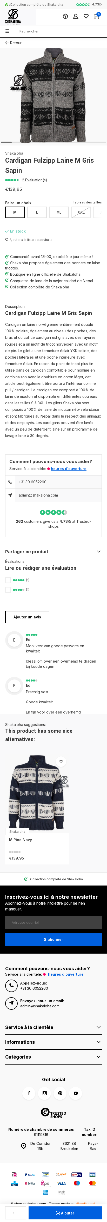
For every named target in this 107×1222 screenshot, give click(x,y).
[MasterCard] (92, 1184)
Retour (16, 43)
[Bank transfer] (61, 1193)
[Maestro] (76, 1184)
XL (59, 212)
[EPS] (45, 1184)
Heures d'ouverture (68, 468)
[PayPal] (30, 1175)
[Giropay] (76, 1175)
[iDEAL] (14, 1175)
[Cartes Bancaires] (92, 1175)
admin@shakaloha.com (38, 495)
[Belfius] (30, 1184)
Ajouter (67, 1213)
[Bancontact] (45, 1175)
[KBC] (14, 1184)
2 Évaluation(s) (34, 180)
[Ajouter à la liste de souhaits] (61, 761)
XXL (81, 212)
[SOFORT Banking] (61, 1175)
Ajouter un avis (27, 617)
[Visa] (61, 1184)
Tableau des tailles (87, 202)
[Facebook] (28, 1093)
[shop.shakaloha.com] (18, 17)
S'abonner (53, 939)
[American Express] (45, 1193)
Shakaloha (14, 153)
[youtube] (75, 1093)
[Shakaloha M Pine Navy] (37, 793)
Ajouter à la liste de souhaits (31, 240)
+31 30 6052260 (32, 482)
